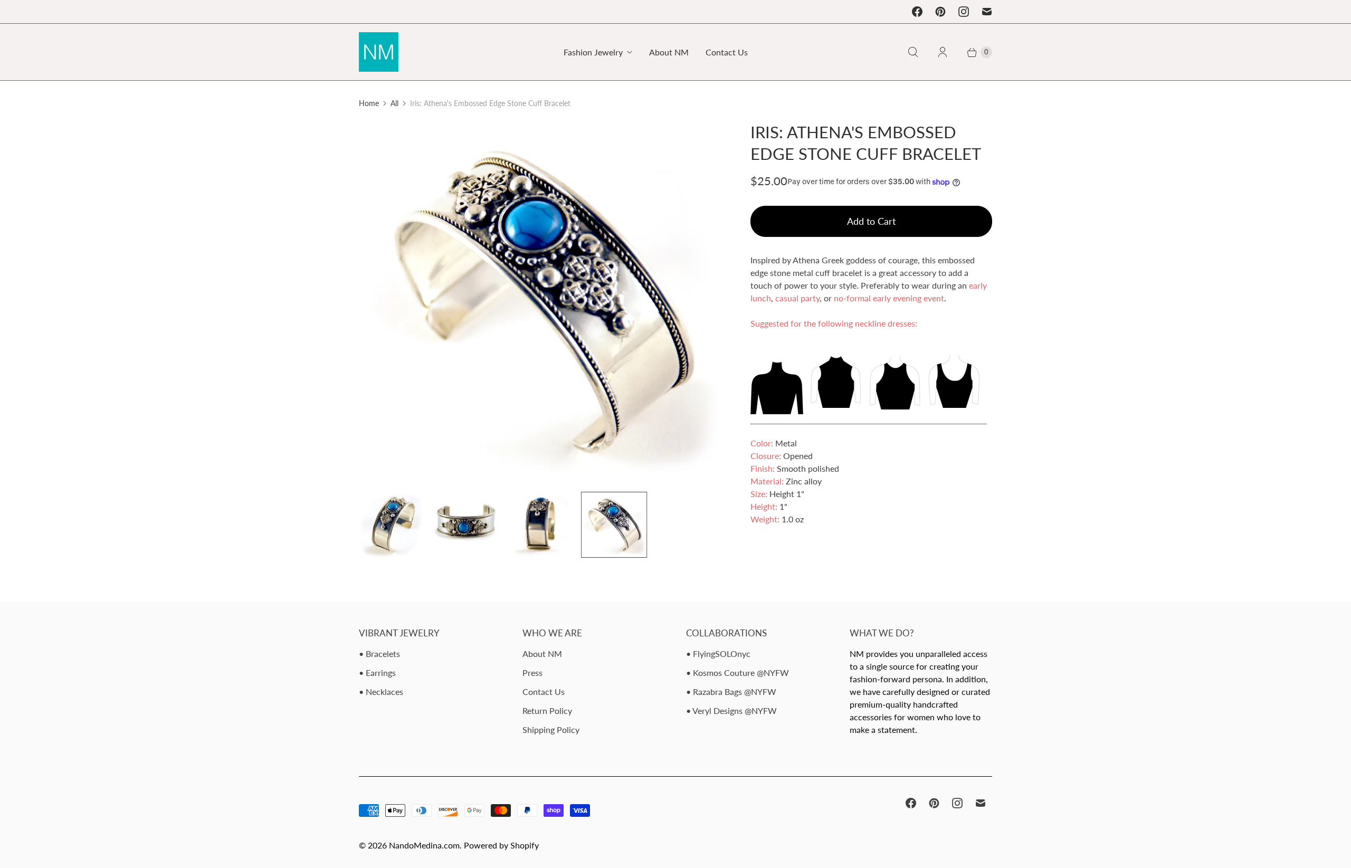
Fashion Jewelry (593, 52)
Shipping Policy (550, 729)
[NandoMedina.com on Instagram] (963, 11)
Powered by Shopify (501, 845)
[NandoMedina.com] (378, 52)
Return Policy (547, 710)
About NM (669, 52)
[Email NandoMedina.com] (986, 11)
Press (532, 672)
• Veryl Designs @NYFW (731, 710)
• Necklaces (381, 691)
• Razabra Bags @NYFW (731, 691)
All (394, 103)
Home (369, 103)
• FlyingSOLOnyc (718, 653)
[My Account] (942, 52)
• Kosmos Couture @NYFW (737, 672)
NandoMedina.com (424, 845)
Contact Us (727, 52)
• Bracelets (379, 653)
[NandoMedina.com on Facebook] (917, 11)
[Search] (913, 52)
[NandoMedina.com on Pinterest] (940, 11)
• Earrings (377, 672)
